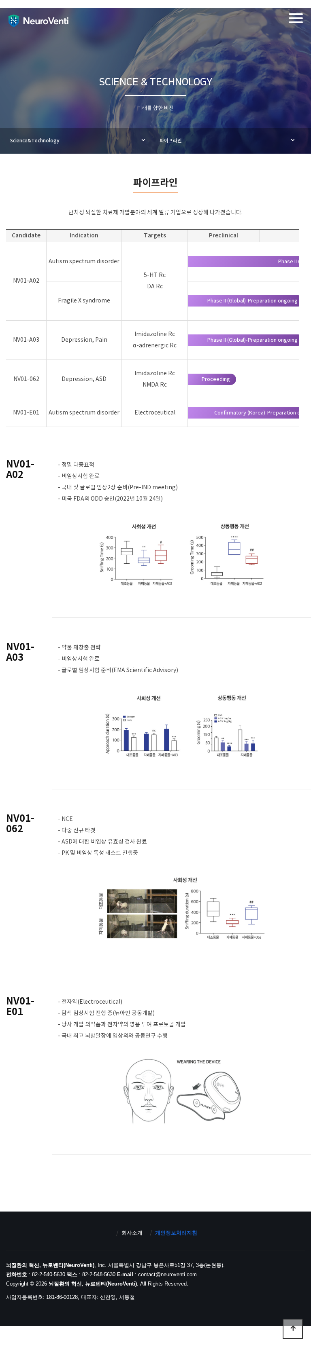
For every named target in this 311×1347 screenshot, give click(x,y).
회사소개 (132, 1233)
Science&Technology (35, 141)
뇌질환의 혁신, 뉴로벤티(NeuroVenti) (38, 20)
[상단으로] (293, 1329)
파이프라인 (171, 141)
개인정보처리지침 (176, 1233)
